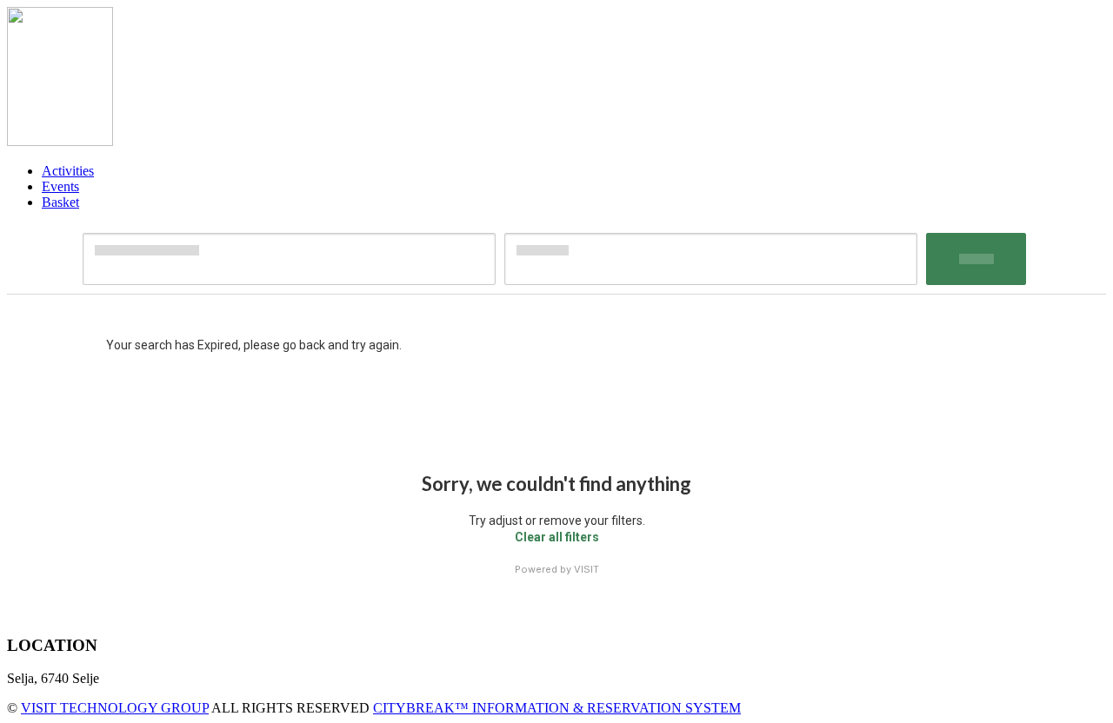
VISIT (586, 569)
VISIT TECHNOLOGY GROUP (115, 707)
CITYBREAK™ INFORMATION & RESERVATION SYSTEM (557, 707)
